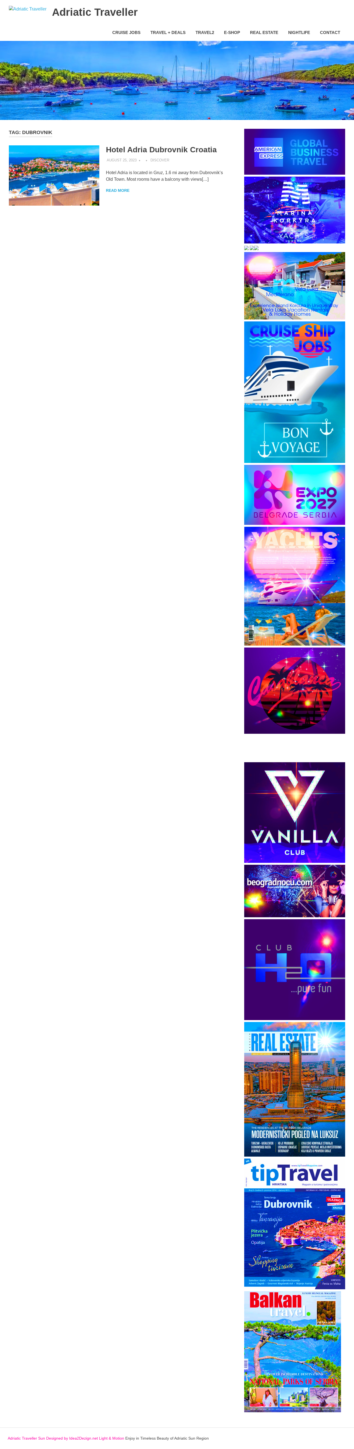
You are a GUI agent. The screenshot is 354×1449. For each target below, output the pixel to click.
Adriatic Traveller (95, 12)
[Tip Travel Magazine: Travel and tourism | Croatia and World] (294, 1287)
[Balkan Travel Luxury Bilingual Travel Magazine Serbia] (292, 1410)
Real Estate (264, 32)
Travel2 (205, 32)
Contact (330, 32)
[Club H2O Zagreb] (294, 1018)
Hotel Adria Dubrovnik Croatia (161, 149)
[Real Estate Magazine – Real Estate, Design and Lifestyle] (294, 1155)
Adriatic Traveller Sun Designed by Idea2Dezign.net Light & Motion (66, 1438)
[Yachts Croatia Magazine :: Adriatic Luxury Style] (294, 644)
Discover (159, 160)
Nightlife (299, 32)
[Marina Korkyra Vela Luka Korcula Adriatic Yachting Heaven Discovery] (294, 242)
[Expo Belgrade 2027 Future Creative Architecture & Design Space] (294, 523)
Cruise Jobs (126, 32)
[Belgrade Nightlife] (294, 915)
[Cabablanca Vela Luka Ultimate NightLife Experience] (294, 732)
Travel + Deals (168, 32)
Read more (117, 190)
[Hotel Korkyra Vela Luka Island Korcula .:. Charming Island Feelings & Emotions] (252, 248)
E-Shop (232, 32)
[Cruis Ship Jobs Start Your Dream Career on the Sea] (294, 461)
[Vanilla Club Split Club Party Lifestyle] (294, 861)
